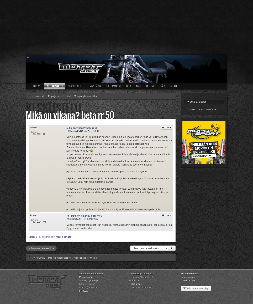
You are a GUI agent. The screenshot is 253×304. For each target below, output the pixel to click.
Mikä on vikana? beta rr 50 (70, 115)
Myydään (95, 86)
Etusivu (36, 86)
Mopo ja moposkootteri (59, 257)
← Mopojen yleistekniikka (41, 248)
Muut (173, 86)
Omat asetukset (197, 101)
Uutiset (150, 86)
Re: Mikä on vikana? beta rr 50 (84, 215)
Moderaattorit (189, 280)
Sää (163, 86)
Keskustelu (55, 86)
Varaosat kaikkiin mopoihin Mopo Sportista (50, 236)
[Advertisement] (126, 27)
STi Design (83, 290)
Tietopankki (113, 86)
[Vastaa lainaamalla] (163, 128)
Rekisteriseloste (189, 273)
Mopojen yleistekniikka (85, 257)
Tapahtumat (133, 86)
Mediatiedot (136, 283)
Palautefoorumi (86, 277)
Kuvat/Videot (76, 86)
